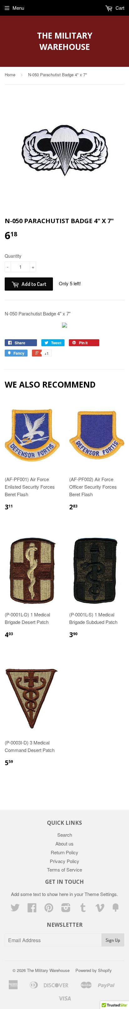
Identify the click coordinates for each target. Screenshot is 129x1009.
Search (64, 834)
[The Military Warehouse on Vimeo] (100, 909)
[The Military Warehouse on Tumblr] (83, 909)
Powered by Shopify (93, 970)
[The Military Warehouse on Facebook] (32, 909)
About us (64, 843)
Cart (119, 7)
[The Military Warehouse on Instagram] (66, 909)
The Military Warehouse (64, 41)
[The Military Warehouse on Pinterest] (49, 909)
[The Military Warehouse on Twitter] (15, 909)
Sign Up (113, 940)
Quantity (13, 256)
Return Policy (64, 852)
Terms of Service (64, 869)
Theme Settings (101, 894)
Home (10, 75)
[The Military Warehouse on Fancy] (115, 909)
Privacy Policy (64, 861)
